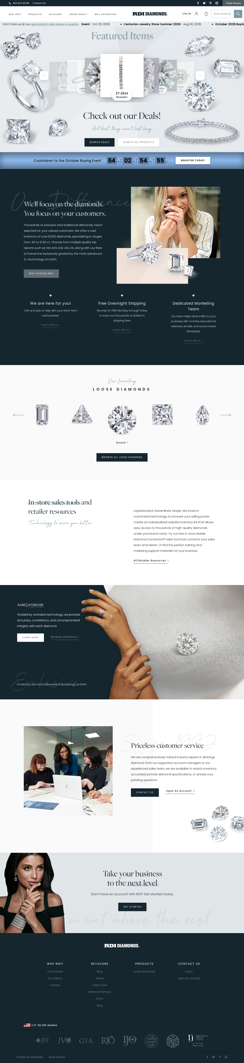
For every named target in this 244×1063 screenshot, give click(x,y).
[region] (122, 75)
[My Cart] (206, 13)
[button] (161, 75)
